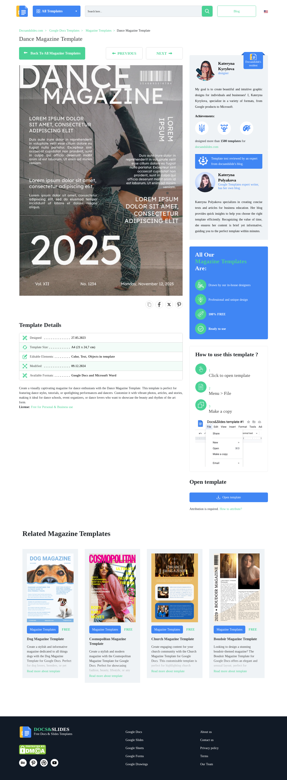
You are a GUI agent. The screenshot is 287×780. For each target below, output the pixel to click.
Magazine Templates (221, 261)
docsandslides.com (206, 147)
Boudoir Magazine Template (235, 639)
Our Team (206, 764)
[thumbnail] (50, 587)
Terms (204, 756)
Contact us (206, 740)
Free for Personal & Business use (52, 407)
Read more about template (43, 671)
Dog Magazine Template (45, 639)
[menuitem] (262, 20)
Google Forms (135, 756)
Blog (237, 11)
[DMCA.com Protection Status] (32, 751)
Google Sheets (135, 748)
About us (206, 732)
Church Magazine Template (172, 639)
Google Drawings (137, 764)
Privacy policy (209, 748)
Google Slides (134, 740)
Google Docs (134, 732)
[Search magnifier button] (207, 11)
